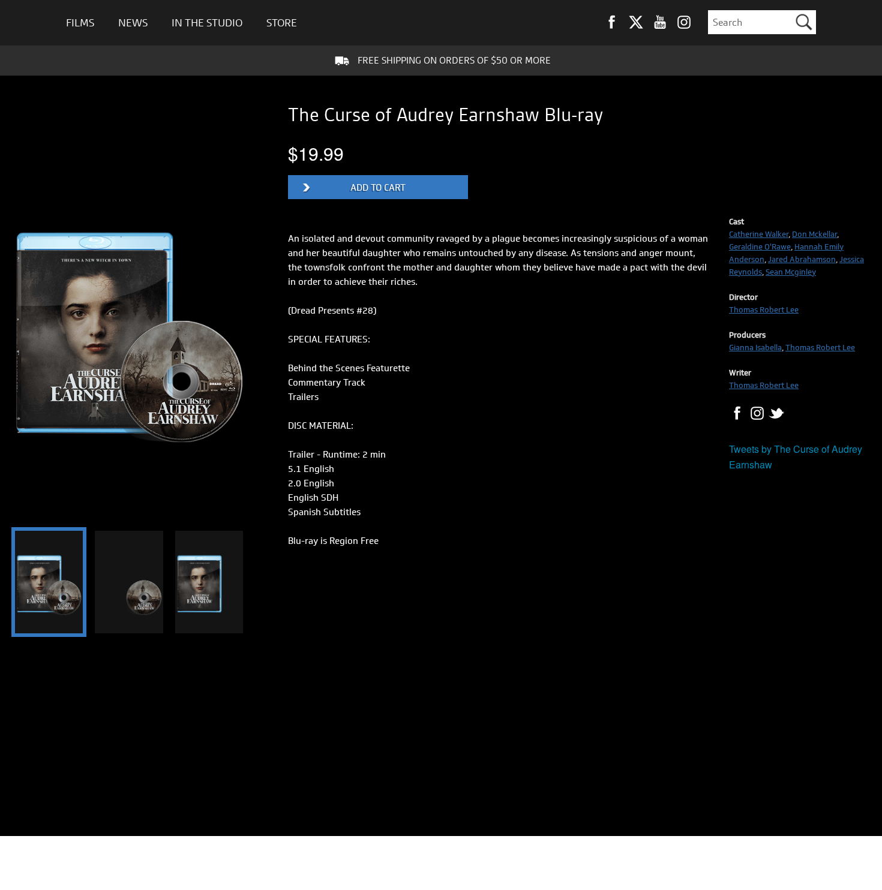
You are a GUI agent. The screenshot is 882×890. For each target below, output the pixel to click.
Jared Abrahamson (802, 259)
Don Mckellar (814, 234)
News (133, 22)
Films (80, 22)
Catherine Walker (758, 234)
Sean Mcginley (791, 271)
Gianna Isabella (755, 347)
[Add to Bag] (378, 187)
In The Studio (207, 22)
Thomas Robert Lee (764, 309)
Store (281, 22)
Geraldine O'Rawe (760, 246)
